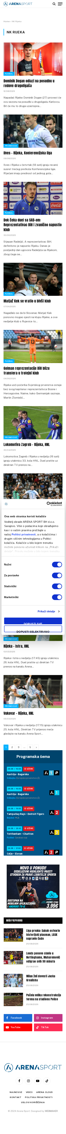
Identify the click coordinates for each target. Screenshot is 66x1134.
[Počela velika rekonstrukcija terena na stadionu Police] (13, 999)
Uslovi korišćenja (33, 1102)
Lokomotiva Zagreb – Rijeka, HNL (27, 444)
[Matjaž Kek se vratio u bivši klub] (33, 279)
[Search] (54, 4)
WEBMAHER (51, 1111)
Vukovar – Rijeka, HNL (19, 713)
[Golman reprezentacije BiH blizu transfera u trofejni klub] (33, 346)
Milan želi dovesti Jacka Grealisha (40, 978)
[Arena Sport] (18, 4)
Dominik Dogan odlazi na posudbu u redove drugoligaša (29, 83)
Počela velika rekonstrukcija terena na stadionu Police (43, 997)
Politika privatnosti (39, 1097)
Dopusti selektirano (33, 631)
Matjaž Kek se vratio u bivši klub (27, 301)
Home (7, 21)
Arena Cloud (44, 1092)
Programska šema (33, 756)
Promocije (11, 146)
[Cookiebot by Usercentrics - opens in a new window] (47, 504)
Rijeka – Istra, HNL (16, 646)
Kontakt (15, 1097)
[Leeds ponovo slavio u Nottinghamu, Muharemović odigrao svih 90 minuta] (13, 957)
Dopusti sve (33, 623)
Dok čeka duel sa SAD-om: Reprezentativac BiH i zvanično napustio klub (33, 224)
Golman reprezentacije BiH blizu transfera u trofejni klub (26, 371)
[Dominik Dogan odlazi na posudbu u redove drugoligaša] (33, 59)
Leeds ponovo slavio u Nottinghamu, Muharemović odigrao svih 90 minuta (43, 957)
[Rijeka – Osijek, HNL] (33, 489)
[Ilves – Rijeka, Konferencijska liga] (33, 131)
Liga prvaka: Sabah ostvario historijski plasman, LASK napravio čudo (43, 934)
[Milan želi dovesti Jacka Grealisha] (13, 980)
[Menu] (60, 4)
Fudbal (9, 74)
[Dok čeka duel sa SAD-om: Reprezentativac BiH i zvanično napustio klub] (33, 198)
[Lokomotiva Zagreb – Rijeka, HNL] (33, 422)
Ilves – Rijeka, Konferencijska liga (28, 153)
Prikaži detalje (46, 611)
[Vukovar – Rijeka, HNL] (33, 691)
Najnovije (16, 1092)
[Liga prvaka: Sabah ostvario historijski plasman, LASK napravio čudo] (13, 935)
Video (29, 1092)
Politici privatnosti (23, 534)
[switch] (57, 575)
